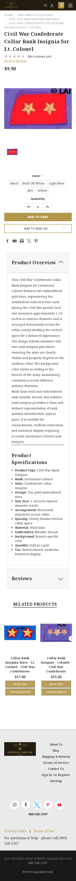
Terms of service (56, 763)
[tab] (38, 262)
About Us (56, 744)
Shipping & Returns (56, 757)
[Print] (22, 241)
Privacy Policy (15, 831)
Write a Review (15, 61)
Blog (56, 750)
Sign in (47, 775)
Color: (38, 176)
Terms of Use (43, 831)
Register (64, 775)
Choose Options (20, 692)
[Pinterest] (36, 241)
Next (71, 638)
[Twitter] (29, 241)
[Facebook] (7, 241)
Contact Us (56, 769)
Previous (5, 638)
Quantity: (38, 199)
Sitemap (56, 781)
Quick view (20, 684)
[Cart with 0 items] (61, 5)
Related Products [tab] (35, 604)
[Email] (14, 241)
